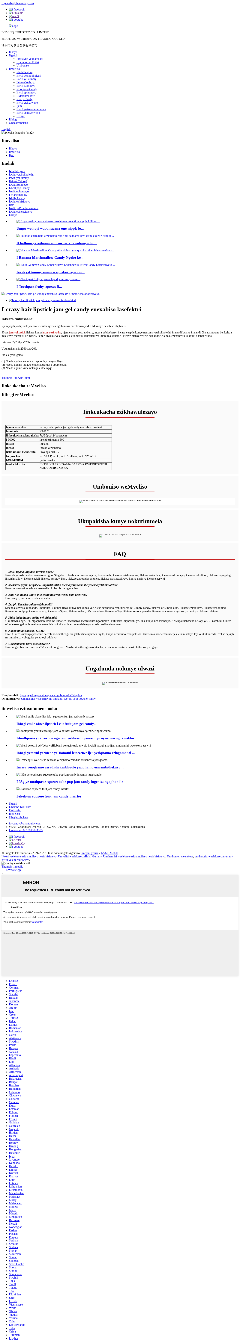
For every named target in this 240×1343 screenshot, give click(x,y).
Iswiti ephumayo (26, 92)
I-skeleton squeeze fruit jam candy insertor (48, 796)
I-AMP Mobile (109, 853)
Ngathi (13, 55)
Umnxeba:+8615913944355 (26, 830)
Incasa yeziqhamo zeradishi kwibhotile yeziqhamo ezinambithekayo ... (70, 767)
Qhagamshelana (18, 122)
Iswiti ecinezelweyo (28, 112)
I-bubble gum (24, 72)
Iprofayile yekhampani (29, 58)
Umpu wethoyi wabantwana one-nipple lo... (50, 228)
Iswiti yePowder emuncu (31, 109)
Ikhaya (13, 52)
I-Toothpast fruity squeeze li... (39, 286)
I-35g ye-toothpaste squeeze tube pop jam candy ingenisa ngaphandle (69, 782)
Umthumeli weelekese (180, 856)
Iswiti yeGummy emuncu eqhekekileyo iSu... (50, 272)
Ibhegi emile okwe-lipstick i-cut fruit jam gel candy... (56, 724)
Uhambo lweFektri (27, 62)
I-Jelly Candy (24, 99)
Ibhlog (13, 119)
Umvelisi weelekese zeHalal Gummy (80, 856)
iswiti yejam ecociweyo (15, 859)
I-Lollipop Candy (26, 89)
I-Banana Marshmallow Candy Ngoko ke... (49, 257)
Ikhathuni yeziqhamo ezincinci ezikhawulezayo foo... (56, 243)
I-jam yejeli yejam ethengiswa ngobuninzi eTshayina (51, 695)
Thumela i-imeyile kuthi (16, 377)
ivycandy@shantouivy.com (18, 3)
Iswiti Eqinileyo (25, 85)
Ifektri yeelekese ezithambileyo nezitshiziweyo (29, 856)
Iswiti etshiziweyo (27, 102)
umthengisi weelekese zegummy (214, 856)
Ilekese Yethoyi (25, 82)
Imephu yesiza (89, 853)
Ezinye (20, 116)
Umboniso (22, 65)
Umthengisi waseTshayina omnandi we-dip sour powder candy (58, 698)
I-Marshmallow (25, 95)
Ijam (19, 106)
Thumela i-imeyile (12, 866)
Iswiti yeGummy (26, 79)
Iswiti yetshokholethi (28, 75)
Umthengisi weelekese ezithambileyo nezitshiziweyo (134, 856)
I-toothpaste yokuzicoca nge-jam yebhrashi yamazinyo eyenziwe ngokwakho (75, 738)
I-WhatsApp (13, 869)
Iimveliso (14, 68)
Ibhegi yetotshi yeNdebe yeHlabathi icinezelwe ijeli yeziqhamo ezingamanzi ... (75, 753)
